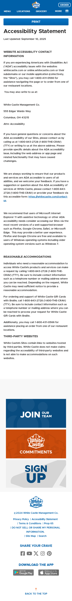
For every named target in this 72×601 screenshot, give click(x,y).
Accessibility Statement (45, 519)
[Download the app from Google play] (23, 572)
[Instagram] (42, 553)
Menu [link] (7, 11)
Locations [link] (23, 11)
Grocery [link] (41, 11)
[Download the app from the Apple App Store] (48, 572)
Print (36, 21)
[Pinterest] (49, 553)
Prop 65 (48, 523)
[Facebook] (22, 553)
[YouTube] (29, 553)
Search (42, 536)
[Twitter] (36, 553)
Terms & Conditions (30, 523)
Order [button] (64, 5)
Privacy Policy (21, 519)
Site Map (31, 536)
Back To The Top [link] (36, 594)
